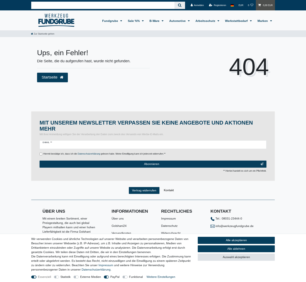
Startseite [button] (50, 77)
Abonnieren (151, 164)
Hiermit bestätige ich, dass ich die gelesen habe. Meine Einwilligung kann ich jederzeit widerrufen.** (104, 153)
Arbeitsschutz (205, 20)
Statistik (65, 276)
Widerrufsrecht (170, 233)
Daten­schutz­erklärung (96, 269)
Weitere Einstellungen (161, 276)
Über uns (118, 218)
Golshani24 (119, 225)
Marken (263, 20)
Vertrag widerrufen (144, 190)
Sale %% (134, 20)
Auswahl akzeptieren (236, 257)
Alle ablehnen (236, 248)
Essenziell (44, 276)
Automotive (178, 20)
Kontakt (169, 190)
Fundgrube (110, 20)
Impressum (168, 218)
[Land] (232, 5)
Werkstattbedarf (237, 20)
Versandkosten (121, 233)
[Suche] (179, 5)
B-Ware (154, 20)
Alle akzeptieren (236, 240)
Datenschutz (169, 225)
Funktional (136, 276)
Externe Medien (90, 276)
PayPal (114, 276)
